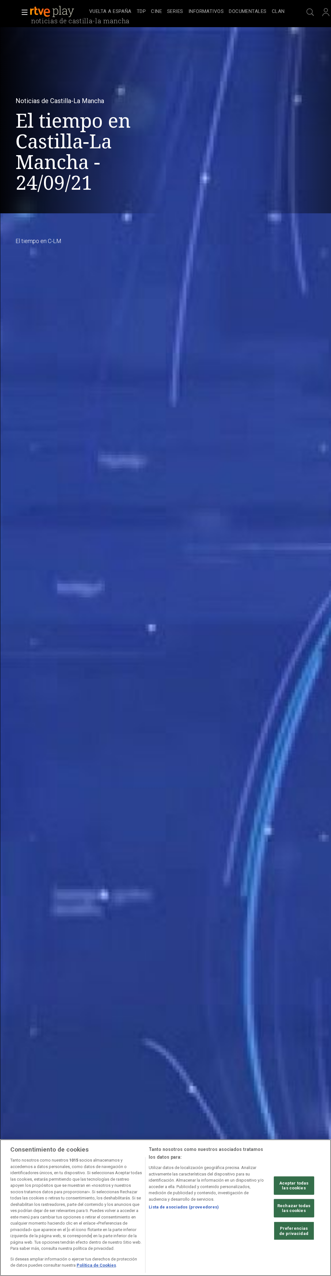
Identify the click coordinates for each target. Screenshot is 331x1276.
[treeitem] (110, 12)
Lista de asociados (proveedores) (184, 1207)
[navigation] (187, 11)
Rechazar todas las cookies (293, 1208)
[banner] (58, 11)
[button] (23, 12)
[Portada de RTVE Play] (53, 11)
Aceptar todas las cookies (294, 1185)
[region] (165, 1207)
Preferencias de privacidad (293, 1231)
